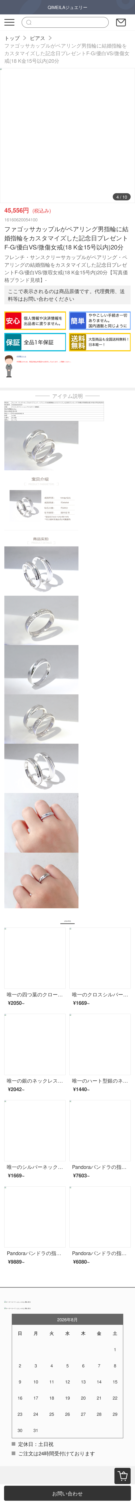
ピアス (37, 37)
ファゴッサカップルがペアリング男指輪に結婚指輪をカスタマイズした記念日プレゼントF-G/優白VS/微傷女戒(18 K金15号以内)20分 (66, 53)
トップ (12, 37)
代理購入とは (21, 356)
